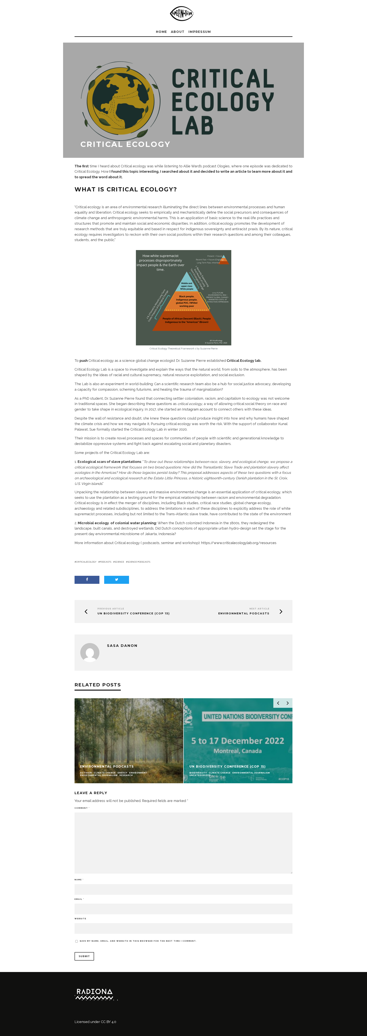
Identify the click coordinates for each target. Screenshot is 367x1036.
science (119, 562)
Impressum (199, 32)
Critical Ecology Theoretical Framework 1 (173, 348)
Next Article (259, 609)
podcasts (105, 562)
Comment (82, 808)
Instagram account (197, 409)
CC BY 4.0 (108, 1022)
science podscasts (138, 562)
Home (161, 32)
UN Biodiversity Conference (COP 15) (133, 613)
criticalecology (86, 562)
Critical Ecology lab (244, 361)
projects (91, 453)
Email (79, 899)
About (178, 32)
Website (80, 919)
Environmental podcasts (244, 613)
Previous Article (110, 609)
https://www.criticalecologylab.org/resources (238, 543)
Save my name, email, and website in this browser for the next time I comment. (138, 941)
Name (79, 880)
